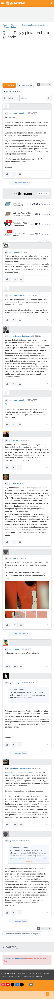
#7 (6, 484)
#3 (6, 295)
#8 (6, 558)
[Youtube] (8, 985)
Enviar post (10, 85)
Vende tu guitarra (35, 973)
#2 (6, 252)
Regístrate (8, 958)
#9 (6, 649)
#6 (6, 441)
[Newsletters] (31, 985)
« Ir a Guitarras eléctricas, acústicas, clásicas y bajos (22, 934)
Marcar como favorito (13, 91)
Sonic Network (22, 973)
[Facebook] (17, 985)
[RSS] (26, 985)
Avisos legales (29, 976)
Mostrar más (29, 861)
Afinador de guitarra (14, 976)
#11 (6, 769)
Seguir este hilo (26, 85)
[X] (22, 985)
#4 (6, 336)
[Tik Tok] (12, 985)
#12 (6, 841)
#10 (6, 683)
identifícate (19, 958)
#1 (6, 113)
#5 (6, 400)
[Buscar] (48, 98)
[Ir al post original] (11, 690)
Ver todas (43, 194)
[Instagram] (3, 985)
